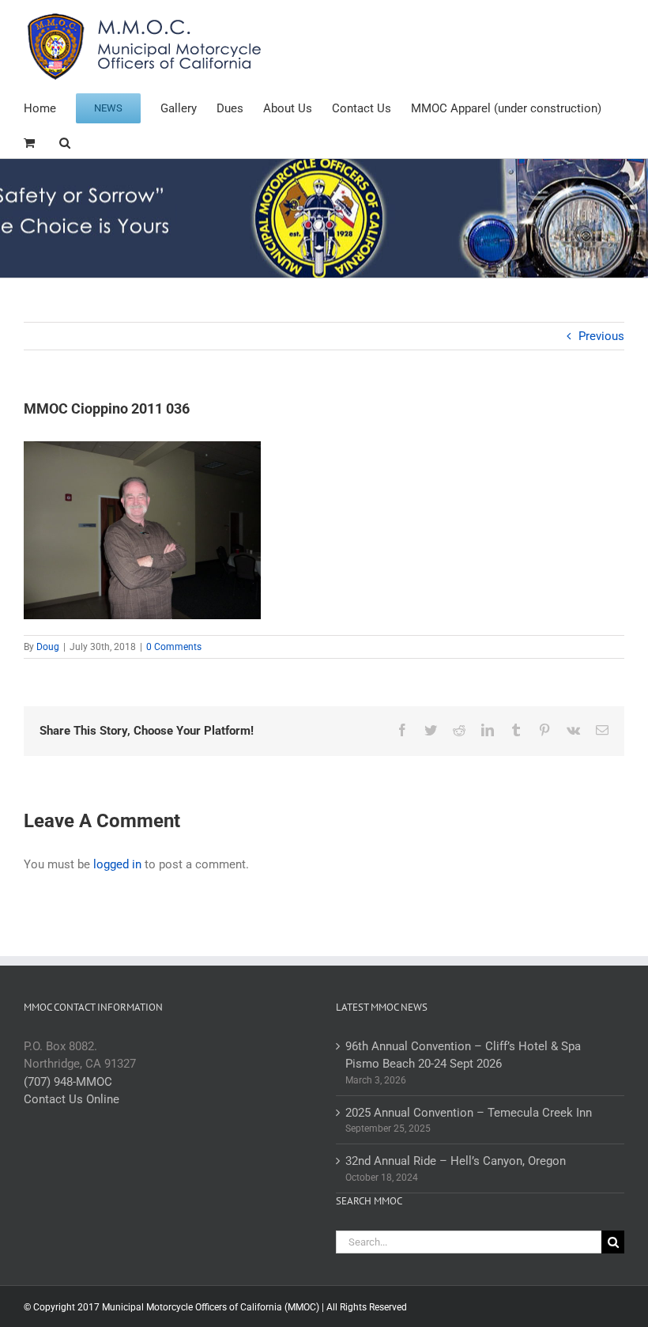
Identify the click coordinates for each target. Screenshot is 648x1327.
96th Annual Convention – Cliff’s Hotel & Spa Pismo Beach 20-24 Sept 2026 (463, 1055)
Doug (47, 646)
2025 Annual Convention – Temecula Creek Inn (468, 1113)
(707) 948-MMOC (68, 1082)
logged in (117, 864)
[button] (64, 141)
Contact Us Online (71, 1099)
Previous (601, 336)
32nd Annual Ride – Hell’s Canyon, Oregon (455, 1161)
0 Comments (174, 646)
